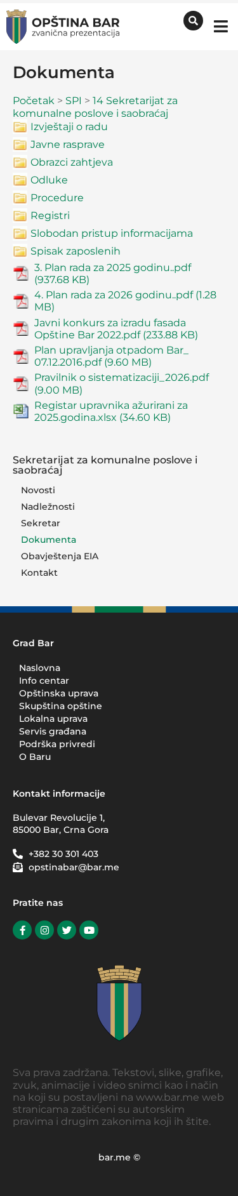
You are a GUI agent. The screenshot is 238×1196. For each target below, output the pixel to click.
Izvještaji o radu (69, 127)
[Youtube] (88, 930)
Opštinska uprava (58, 693)
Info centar (44, 680)
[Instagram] (44, 930)
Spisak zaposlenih (75, 251)
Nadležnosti (48, 506)
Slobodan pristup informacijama (111, 233)
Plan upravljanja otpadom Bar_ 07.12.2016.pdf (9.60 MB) (111, 356)
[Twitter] (66, 930)
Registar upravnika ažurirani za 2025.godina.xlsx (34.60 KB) (111, 411)
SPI (73, 101)
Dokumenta (48, 539)
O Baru (35, 756)
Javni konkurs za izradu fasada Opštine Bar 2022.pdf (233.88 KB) (116, 329)
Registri (50, 215)
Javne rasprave (67, 144)
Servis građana (52, 731)
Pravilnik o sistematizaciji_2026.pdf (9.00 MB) (121, 383)
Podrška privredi (57, 744)
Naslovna (39, 668)
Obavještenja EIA (59, 556)
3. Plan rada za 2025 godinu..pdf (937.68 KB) (112, 274)
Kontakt (39, 572)
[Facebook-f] (22, 930)
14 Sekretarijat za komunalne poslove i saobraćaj (95, 107)
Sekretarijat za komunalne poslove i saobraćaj (105, 465)
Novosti (38, 490)
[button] (220, 26)
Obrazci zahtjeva (71, 162)
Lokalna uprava (53, 718)
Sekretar (40, 523)
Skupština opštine (60, 706)
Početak (34, 101)
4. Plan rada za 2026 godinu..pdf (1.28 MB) (125, 301)
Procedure (57, 198)
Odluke (49, 180)
